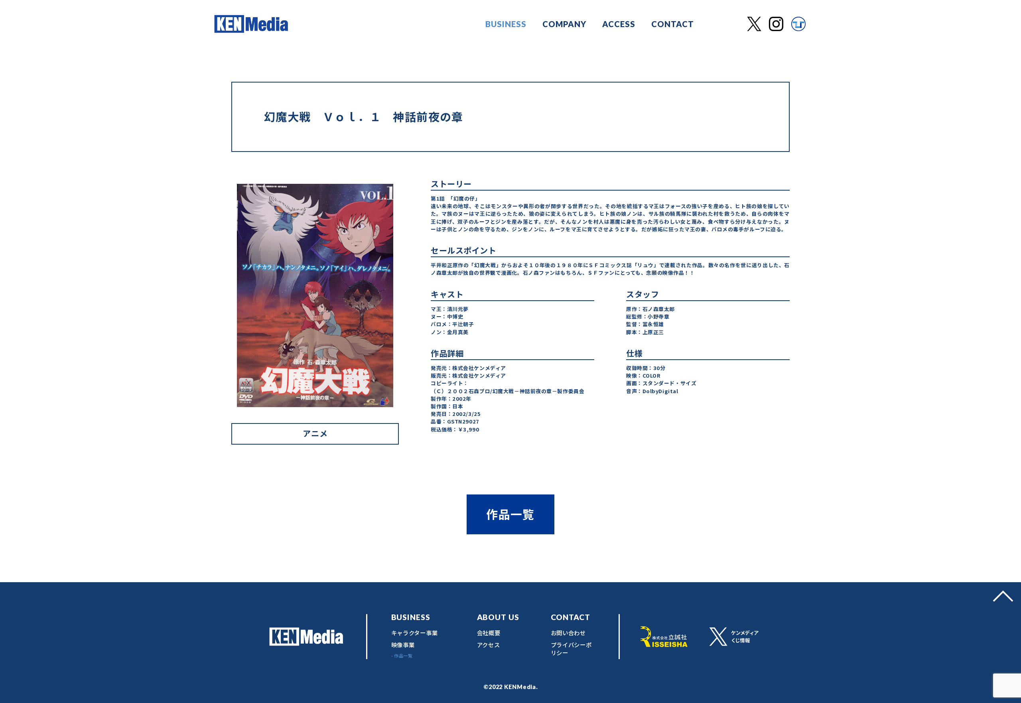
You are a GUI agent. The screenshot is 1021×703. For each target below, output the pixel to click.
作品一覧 (510, 514)
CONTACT (672, 24)
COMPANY (564, 24)
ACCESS (618, 24)
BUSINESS (505, 24)
